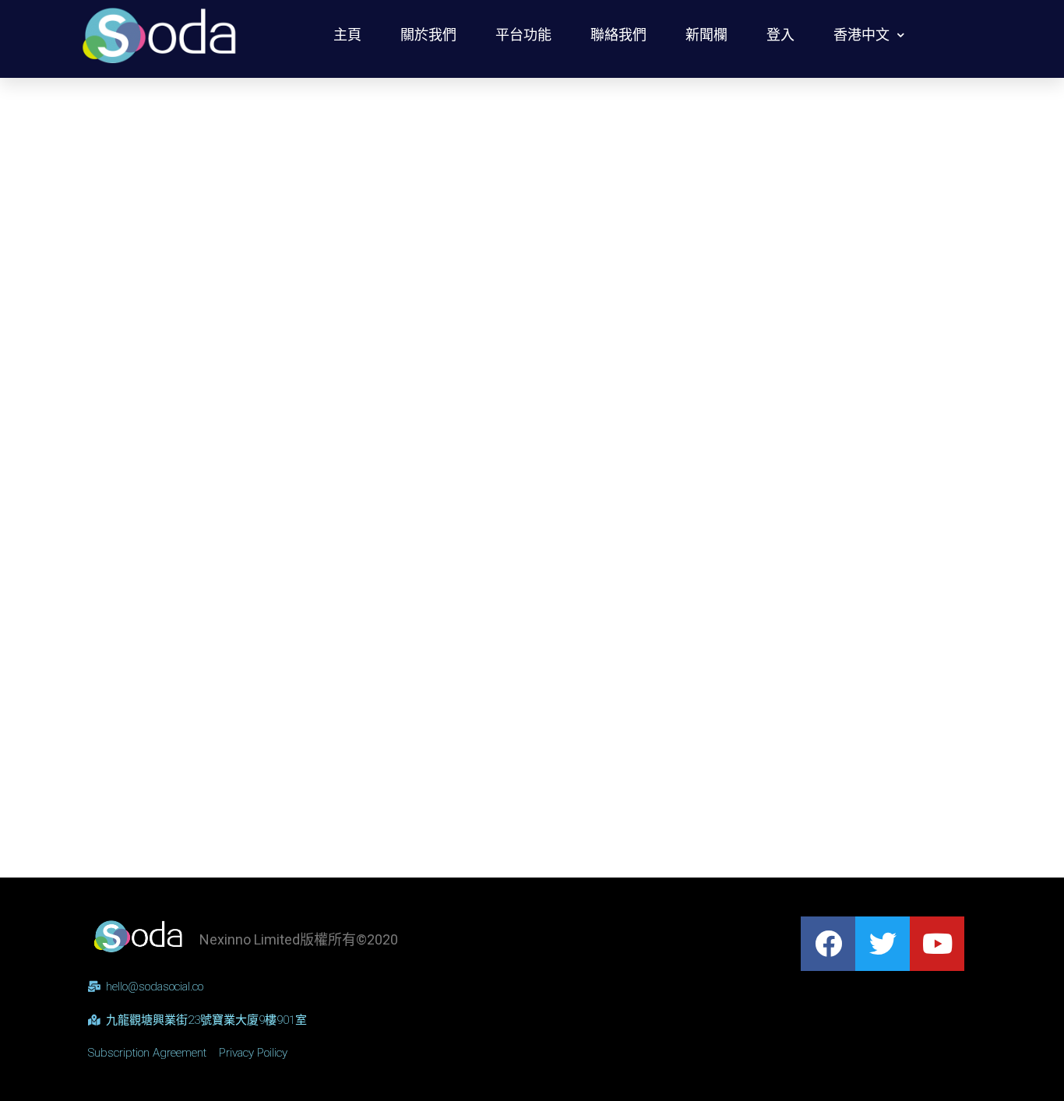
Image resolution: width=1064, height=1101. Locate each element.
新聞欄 (706, 35)
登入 (780, 35)
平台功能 (523, 35)
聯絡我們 (618, 35)
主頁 (347, 35)
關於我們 (428, 35)
